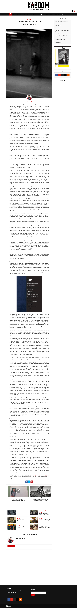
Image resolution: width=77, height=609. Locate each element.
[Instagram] (65, 75)
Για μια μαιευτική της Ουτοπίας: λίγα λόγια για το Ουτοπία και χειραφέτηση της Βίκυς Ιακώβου (62, 32)
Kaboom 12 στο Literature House (61, 21)
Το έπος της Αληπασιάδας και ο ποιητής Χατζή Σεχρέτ (44, 527)
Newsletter (33, 589)
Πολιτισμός (26, 14)
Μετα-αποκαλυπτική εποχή (22, 512)
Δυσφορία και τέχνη (58, 42)
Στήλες (41, 14)
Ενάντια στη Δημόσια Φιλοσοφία (21, 520)
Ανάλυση (29, 19)
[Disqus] (29, 566)
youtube (4, 11)
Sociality (32, 606)
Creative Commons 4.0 (15, 606)
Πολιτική (19, 14)
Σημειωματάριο (35, 14)
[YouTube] (59, 75)
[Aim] (68, 75)
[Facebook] (56, 75)
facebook (2, 11)
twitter (6, 11)
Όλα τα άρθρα (11, 546)
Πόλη (13, 14)
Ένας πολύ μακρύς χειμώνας (20, 527)
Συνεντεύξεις (49, 14)
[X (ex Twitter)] (62, 75)
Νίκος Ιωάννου (32, 27)
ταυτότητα (9, 595)
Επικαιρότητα (45, 510)
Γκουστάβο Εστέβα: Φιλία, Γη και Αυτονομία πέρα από (44, 520)
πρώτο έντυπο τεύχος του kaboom (41, 475)
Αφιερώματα (64, 14)
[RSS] (20, 599)
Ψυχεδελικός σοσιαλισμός (60, 39)
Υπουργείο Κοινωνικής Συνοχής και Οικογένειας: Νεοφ (44, 514)
